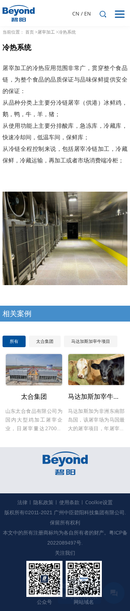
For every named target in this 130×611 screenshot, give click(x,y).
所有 (14, 341)
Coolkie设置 (99, 502)
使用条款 (69, 502)
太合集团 (44, 341)
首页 (29, 32)
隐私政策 (43, 502)
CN (75, 13)
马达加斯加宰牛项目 (90, 341)
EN (87, 13)
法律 (22, 502)
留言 (114, 593)
